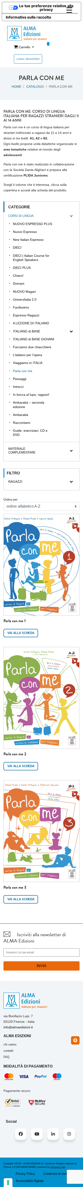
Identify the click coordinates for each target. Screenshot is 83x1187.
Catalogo (35, 86)
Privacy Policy (25, 1173)
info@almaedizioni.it (18, 1027)
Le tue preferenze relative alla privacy (46, 7)
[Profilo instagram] (69, 1134)
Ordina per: (10, 499)
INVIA (41, 966)
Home (16, 86)
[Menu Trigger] (69, 10)
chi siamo (9, 1044)
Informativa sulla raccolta (28, 17)
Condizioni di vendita (57, 1173)
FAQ (6, 1057)
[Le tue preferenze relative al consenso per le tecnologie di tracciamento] (8, 1182)
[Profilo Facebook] (21, 1134)
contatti (8, 1050)
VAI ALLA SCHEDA (20, 633)
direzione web (58, 1167)
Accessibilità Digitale (30, 1181)
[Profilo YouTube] (37, 1134)
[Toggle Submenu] (71, 216)
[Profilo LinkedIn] (53, 1134)
